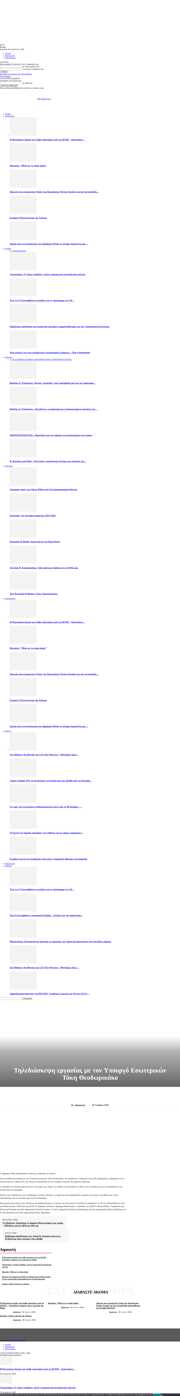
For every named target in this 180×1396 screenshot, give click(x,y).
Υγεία (24, 251)
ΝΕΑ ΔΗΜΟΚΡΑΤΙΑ (56, 359)
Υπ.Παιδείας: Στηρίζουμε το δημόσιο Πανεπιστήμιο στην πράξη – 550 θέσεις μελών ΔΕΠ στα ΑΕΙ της (32, 1224)
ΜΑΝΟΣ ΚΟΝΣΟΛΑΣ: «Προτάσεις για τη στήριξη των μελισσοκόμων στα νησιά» (51, 435)
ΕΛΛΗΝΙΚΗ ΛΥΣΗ (21, 359)
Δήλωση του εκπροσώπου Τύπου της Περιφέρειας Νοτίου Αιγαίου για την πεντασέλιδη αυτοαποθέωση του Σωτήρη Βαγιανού (26, 1278)
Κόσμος (8, 731)
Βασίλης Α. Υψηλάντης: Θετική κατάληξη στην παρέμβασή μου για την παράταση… (53, 383)
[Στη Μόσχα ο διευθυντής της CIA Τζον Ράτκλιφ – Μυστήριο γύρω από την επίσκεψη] (23, 750)
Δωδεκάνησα (10, 599)
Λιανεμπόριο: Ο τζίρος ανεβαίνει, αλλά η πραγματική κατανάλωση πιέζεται (47, 274)
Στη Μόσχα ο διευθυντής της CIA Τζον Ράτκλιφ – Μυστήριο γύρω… (44, 754)
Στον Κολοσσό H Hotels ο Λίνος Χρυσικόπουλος (34, 594)
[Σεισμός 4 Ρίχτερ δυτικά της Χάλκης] (23, 213)
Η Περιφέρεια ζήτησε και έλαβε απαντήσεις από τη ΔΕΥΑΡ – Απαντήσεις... (37, 1369)
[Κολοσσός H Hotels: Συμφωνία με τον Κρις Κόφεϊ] (23, 537)
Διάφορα (8, 866)
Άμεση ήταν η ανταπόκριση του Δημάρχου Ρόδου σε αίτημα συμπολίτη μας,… (49, 244)
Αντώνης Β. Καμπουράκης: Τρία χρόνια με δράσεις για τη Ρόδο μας (44, 568)
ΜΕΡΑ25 (44, 359)
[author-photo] (6, 1312)
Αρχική (8, 53)
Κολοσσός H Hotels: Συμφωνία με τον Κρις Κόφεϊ (35, 541)
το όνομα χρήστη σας (31, 66)
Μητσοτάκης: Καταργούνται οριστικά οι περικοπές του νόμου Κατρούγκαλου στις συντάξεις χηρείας (60, 941)
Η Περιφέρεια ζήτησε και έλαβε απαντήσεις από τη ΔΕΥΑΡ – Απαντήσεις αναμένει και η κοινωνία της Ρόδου (25, 1258)
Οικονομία (17, 251)
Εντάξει (157, 1395)
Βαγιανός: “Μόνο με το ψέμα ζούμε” (28, 165)
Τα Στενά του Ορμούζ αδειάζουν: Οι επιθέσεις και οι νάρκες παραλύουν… (46, 833)
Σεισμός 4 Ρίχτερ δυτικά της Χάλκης (28, 218)
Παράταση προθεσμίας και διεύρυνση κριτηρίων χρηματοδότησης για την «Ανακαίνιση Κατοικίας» (60, 326)
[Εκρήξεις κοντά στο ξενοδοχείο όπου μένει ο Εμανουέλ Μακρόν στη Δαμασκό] (23, 854)
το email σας (27, 83)
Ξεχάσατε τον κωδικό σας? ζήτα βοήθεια (16, 74)
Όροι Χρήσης (10, 58)
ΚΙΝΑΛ (33, 359)
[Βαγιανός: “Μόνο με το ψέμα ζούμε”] (23, 161)
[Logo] (18, 110)
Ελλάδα (8, 249)
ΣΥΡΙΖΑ (68, 359)
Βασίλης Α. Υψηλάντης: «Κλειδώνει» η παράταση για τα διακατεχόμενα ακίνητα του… (53, 409)
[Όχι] (162, 1395)
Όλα (11, 251)
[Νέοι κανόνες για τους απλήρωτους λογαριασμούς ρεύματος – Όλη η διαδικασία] (23, 348)
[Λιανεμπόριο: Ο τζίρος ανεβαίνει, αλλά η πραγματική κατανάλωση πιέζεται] (23, 270)
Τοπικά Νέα (9, 116)
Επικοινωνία (10, 56)
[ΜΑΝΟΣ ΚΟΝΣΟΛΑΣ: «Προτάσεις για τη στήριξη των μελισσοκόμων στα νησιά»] (23, 430)
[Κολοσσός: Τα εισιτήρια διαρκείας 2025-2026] (23, 511)
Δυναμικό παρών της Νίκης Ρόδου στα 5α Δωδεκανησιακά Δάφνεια (43, 489)
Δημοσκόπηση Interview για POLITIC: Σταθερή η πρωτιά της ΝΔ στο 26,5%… (50, 993)
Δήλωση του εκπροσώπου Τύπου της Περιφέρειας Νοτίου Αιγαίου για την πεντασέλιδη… (54, 192)
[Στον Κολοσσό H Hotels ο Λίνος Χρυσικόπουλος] (23, 589)
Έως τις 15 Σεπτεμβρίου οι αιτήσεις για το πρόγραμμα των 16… (42, 300)
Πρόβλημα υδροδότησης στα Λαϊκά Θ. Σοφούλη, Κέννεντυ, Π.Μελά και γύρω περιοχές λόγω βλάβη (33, 1237)
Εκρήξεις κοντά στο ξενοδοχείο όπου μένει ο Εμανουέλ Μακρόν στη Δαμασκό (48, 859)
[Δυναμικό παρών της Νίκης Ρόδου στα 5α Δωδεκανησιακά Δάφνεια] (23, 485)
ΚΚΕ (38, 359)
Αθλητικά (8, 466)
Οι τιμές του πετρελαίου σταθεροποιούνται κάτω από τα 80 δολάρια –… (46, 807)
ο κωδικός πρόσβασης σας (33, 69)
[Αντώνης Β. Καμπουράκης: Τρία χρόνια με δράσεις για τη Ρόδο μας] (23, 563)
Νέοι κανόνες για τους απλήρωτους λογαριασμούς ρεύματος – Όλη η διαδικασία (50, 352)
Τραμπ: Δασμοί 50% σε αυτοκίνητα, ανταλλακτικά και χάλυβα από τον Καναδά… (51, 780)
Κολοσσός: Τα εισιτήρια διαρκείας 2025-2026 (33, 515)
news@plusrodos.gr (18, 1340)
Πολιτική (8, 357)
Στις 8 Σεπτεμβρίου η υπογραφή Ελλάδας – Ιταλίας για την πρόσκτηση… (46, 915)
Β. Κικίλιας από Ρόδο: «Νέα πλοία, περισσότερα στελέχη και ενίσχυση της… (48, 461)
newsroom (80, 1105)
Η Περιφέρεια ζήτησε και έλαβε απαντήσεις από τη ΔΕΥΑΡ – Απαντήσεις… (47, 139)
